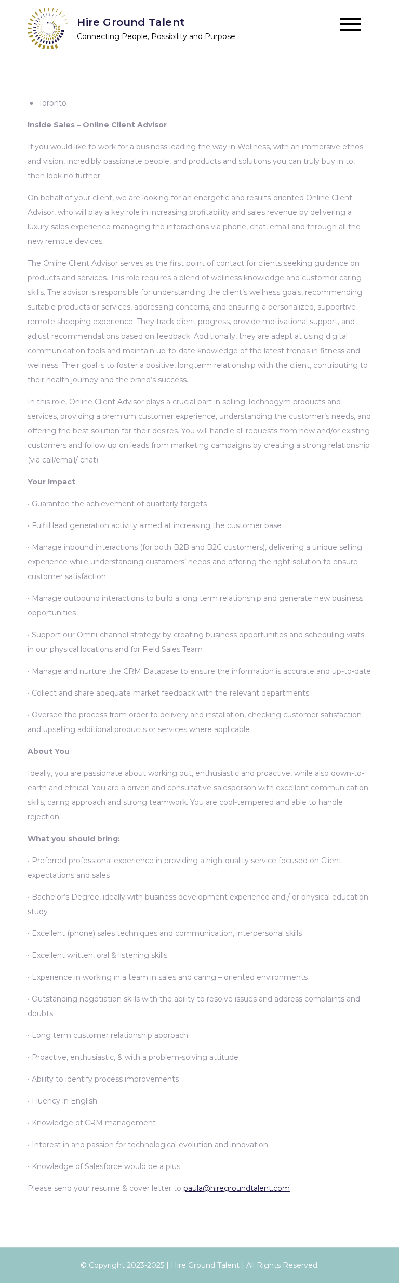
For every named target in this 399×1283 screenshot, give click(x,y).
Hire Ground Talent (131, 22)
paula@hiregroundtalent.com (236, 1188)
